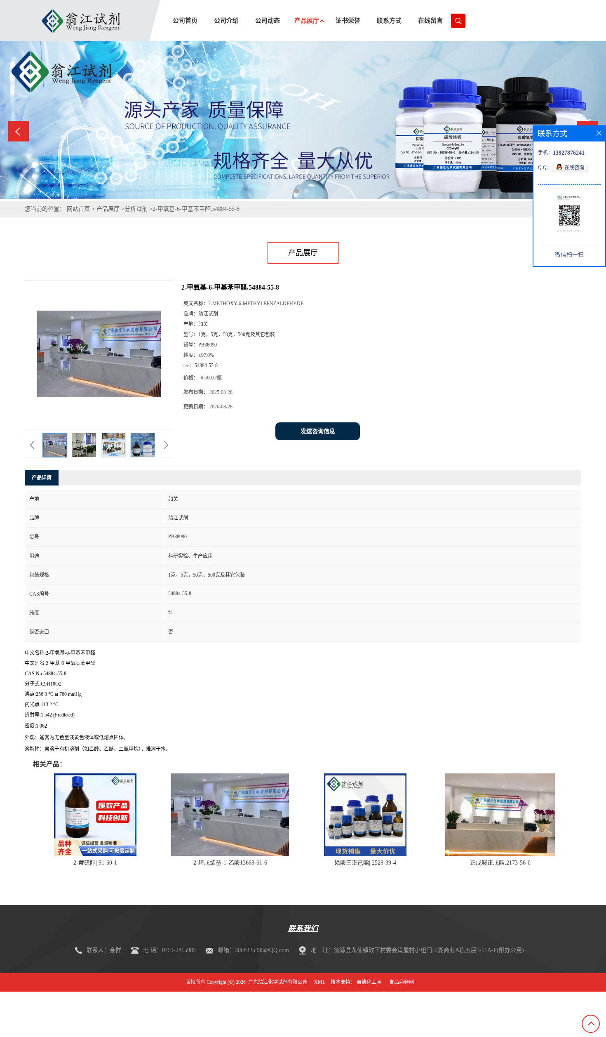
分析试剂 (136, 209)
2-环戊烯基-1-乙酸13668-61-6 (230, 863)
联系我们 (303, 928)
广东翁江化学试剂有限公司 (278, 982)
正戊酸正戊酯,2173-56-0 (500, 863)
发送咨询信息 (318, 431)
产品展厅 (108, 209)
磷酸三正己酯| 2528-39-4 (365, 863)
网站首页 (78, 209)
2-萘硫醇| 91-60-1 (95, 863)
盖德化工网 (369, 982)
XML (319, 982)
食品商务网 (401, 982)
